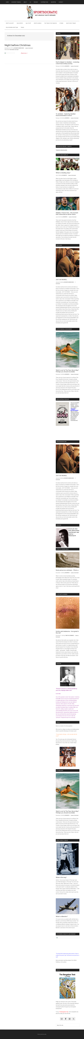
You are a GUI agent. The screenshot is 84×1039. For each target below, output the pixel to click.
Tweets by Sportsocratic (61, 150)
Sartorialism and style (14, 49)
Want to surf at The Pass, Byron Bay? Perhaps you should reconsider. (67, 371)
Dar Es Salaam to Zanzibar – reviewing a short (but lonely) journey (67, 62)
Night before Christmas (17, 45)
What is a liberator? (62, 916)
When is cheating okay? (63, 173)
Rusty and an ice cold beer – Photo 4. (67, 570)
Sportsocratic (42, 11)
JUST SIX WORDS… (61, 279)
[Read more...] (24, 53)
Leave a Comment (29, 48)
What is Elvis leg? (61, 877)
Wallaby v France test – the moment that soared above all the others (67, 213)
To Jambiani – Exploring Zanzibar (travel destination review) (66, 114)
